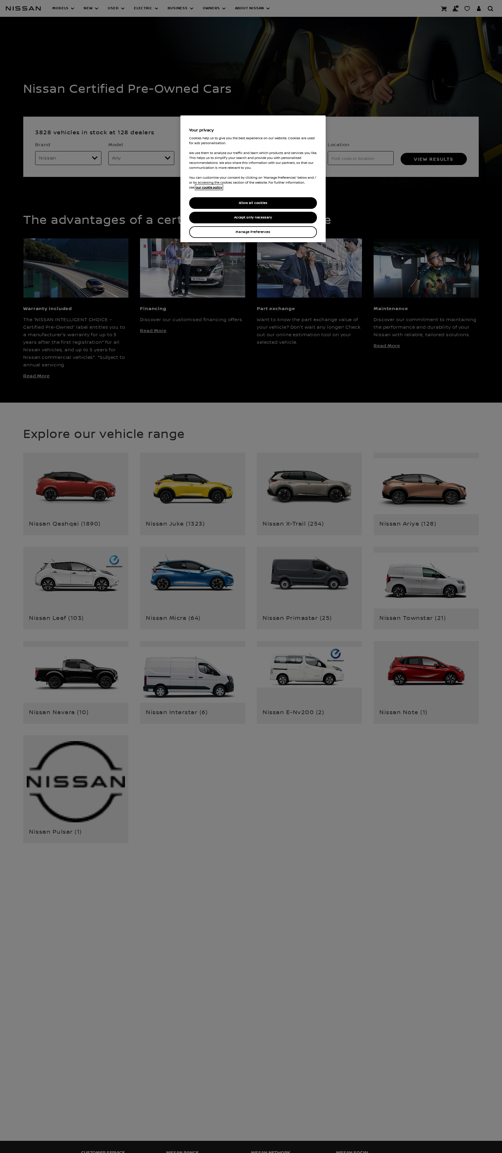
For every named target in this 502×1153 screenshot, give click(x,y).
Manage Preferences (253, 232)
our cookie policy (209, 187)
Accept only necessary (253, 217)
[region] (253, 178)
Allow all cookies (253, 203)
